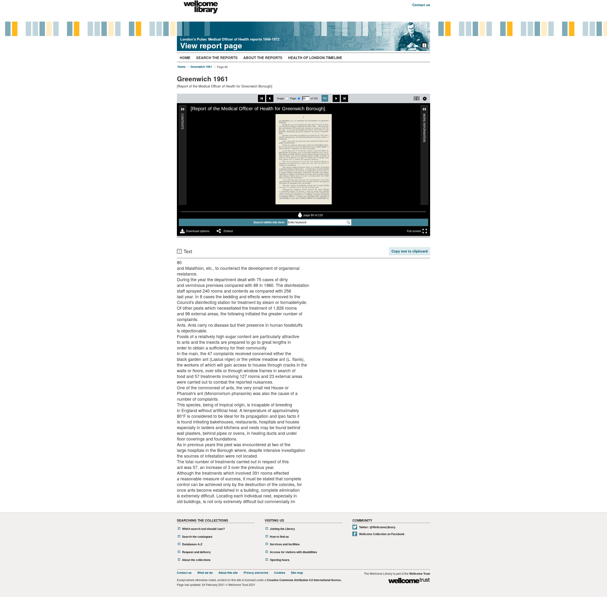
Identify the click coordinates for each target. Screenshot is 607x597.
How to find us (279, 537)
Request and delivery (196, 552)
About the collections (196, 560)
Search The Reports (217, 57)
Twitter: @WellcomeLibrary (377, 527)
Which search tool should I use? (203, 529)
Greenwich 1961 (201, 67)
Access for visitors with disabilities (293, 552)
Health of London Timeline (315, 57)
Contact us (421, 4)
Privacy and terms (256, 573)
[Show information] (424, 45)
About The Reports (262, 57)
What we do (205, 573)
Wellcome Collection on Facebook (382, 534)
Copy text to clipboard (409, 251)
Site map (297, 573)
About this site (228, 573)
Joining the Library (282, 529)
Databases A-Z (192, 544)
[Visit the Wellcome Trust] (409, 581)
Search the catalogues (197, 537)
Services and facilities (285, 544)
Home (185, 57)
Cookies (279, 573)
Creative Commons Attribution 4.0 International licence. (304, 580)
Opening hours (280, 560)
